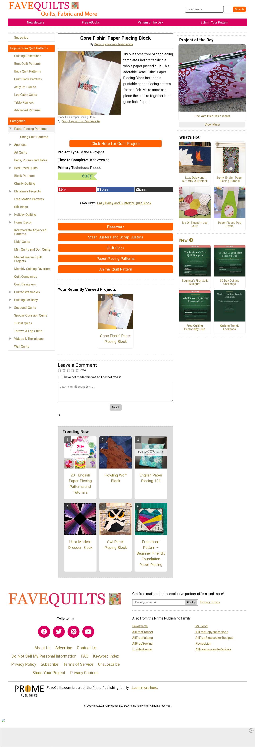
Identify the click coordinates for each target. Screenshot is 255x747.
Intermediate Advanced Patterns (30, 232)
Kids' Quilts (22, 242)
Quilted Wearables (27, 292)
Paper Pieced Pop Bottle (229, 224)
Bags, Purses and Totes (30, 160)
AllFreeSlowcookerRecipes (214, 638)
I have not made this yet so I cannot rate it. (92, 377)
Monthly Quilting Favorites (32, 269)
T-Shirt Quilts (23, 323)
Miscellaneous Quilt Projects (28, 259)
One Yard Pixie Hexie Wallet (212, 116)
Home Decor (23, 222)
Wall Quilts (21, 346)
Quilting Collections (27, 56)
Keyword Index (106, 656)
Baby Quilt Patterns (27, 71)
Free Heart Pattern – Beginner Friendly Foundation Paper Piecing (150, 553)
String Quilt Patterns (34, 137)
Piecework (115, 226)
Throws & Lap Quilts (28, 331)
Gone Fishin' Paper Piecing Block (115, 338)
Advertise (63, 647)
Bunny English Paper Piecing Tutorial (230, 179)
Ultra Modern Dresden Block (80, 544)
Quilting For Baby (26, 300)
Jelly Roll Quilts (25, 87)
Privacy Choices (84, 672)
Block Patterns (24, 176)
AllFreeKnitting (142, 638)
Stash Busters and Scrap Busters (115, 237)
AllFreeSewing (142, 643)
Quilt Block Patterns (28, 79)
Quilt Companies (25, 276)
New (183, 240)
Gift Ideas (21, 207)
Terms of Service (78, 664)
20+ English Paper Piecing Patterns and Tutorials (80, 484)
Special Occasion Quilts (30, 315)
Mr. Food (201, 626)
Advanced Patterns (27, 110)
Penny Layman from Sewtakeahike (113, 44)
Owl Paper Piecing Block (115, 544)
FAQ (84, 656)
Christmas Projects (27, 191)
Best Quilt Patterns (27, 64)
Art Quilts (20, 152)
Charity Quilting (24, 183)
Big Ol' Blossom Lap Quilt (195, 224)
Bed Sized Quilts (26, 168)
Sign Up (190, 602)
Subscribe (21, 37)
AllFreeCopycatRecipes (211, 632)
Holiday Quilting (25, 215)
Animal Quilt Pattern (115, 269)
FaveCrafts (140, 626)
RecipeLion (203, 643)
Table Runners (24, 102)
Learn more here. (145, 688)
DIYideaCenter (142, 649)
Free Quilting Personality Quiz (194, 327)
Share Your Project (48, 672)
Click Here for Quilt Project (115, 143)
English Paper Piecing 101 (150, 478)
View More (212, 124)
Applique (20, 145)
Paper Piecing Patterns (30, 129)
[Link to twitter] (59, 632)
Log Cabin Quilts (25, 95)
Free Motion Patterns (29, 199)
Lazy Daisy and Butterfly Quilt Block (124, 203)
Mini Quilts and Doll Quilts (32, 249)
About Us (42, 647)
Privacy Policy (23, 664)
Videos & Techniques (29, 339)
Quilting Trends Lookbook (229, 327)
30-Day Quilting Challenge (229, 282)
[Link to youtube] (88, 632)
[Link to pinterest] (73, 632)
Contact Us (86, 647)
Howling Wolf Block (115, 478)
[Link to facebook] (44, 632)
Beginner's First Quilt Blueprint (195, 282)
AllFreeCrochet (142, 632)
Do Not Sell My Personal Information (44, 656)
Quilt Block (115, 248)
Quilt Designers (25, 284)
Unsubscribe (109, 664)
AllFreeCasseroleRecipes (213, 649)
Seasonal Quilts (25, 308)
